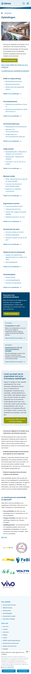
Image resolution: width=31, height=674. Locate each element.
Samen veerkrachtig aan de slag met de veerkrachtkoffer (16, 180)
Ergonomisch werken (9, 616)
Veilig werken (7, 610)
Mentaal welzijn (7, 608)
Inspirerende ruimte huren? (11, 643)
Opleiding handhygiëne (12, 235)
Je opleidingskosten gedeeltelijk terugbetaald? (15, 71)
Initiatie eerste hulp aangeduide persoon (14, 88)
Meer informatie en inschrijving (14, 338)
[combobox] (27, 651)
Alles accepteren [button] (9, 671)
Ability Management (11, 262)
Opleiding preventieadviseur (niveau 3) (16, 105)
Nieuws (5, 635)
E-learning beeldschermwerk (14, 206)
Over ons (5, 626)
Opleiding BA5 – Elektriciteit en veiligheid (14, 158)
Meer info (4, 537)
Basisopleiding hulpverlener (13, 81)
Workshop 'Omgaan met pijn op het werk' (16, 239)
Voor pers (6, 632)
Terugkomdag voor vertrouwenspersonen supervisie (15, 135)
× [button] (29, 651)
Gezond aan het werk (9, 605)
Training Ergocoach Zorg (12, 209)
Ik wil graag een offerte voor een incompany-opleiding (15, 420)
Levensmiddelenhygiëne (12, 280)
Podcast (5, 649)
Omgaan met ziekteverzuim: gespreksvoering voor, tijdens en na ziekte (16, 257)
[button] (15, 668)
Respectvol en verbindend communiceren (13, 190)
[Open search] (23, 3)
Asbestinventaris (10, 277)
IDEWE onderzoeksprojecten (11, 640)
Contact (5, 629)
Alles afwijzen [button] (23, 671)
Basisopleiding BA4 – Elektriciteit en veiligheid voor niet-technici (16, 153)
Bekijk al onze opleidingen (11, 93)
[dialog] (15, 662)
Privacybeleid (11, 666)
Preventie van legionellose (13, 283)
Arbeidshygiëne (7, 613)
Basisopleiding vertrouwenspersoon (16, 126)
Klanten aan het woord (9, 646)
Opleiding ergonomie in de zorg (15, 217)
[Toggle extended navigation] (28, 3)
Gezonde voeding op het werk (14, 232)
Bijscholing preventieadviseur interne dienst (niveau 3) (16, 110)
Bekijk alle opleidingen (9, 60)
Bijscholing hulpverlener (12, 84)
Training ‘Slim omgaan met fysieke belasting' (15, 213)
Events (5, 637)
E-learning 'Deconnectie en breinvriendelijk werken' (13, 185)
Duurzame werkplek (9, 619)
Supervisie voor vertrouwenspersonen (11, 130)
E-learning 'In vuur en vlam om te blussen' (15, 163)
